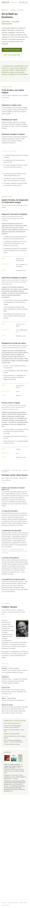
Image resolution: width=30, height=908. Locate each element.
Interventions (23, 2)
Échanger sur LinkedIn (12, 878)
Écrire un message (10, 873)
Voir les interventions (12, 55)
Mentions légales (5, 905)
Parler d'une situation (12, 49)
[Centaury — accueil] (6, 2)
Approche (14, 2)
